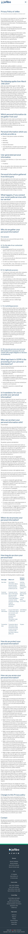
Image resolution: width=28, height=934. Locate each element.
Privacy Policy (14, 922)
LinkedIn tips (14, 907)
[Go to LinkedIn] (9, 853)
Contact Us (14, 914)
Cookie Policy (14, 924)
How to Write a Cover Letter (14, 889)
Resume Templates (14, 861)
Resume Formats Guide (14, 867)
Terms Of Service (14, 920)
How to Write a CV (14, 876)
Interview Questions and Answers (14, 903)
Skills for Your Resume (14, 900)
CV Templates (14, 874)
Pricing (14, 918)
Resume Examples (14, 863)
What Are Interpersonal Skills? (14, 902)
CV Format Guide (14, 878)
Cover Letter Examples (14, 887)
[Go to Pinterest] (18, 853)
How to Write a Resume (14, 865)
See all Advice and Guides (14, 898)
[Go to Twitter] (14, 853)
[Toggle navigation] (25, 2)
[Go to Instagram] (16, 853)
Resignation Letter (14, 905)
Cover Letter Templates (14, 885)
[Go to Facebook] (12, 853)
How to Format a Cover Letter (14, 891)
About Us (14, 916)
